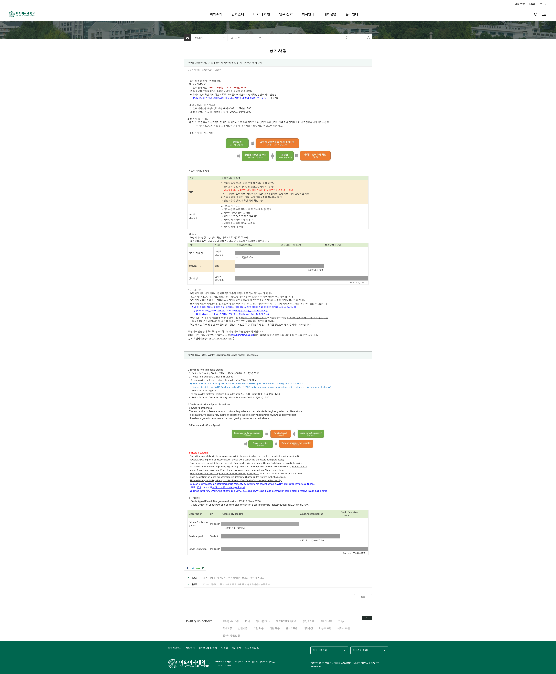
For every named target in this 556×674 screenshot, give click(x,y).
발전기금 (242, 628)
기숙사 (341, 621)
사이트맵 (236, 648)
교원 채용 (258, 628)
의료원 (224, 648)
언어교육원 (292, 628)
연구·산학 (286, 14)
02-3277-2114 (224, 665)
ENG (532, 3)
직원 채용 (274, 628)
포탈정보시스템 (230, 621)
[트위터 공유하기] (192, 568)
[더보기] (367, 618)
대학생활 (330, 14)
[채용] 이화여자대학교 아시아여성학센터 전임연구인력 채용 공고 (233, 577)
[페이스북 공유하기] (187, 568)
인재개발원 (326, 621)
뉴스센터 (351, 14)
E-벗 (247, 621)
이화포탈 (519, 3)
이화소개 (216, 14)
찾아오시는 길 (252, 648)
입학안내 (238, 14)
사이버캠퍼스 (263, 621)
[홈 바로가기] (187, 37)
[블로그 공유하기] (198, 568)
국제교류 (227, 628)
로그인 (543, 3)
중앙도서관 (308, 621)
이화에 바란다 (344, 628)
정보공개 (190, 648)
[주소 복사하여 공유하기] (203, 568)
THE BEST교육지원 (286, 621)
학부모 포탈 (325, 628)
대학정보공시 (175, 648)
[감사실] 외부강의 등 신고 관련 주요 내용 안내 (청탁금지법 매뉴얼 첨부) (236, 584)
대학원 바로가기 (361, 650)
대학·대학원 (261, 14)
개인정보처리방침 (208, 648)
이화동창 (308, 628)
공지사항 (235, 37)
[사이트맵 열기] (543, 14)
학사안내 (308, 14)
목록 (363, 597)
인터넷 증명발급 (231, 635)
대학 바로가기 (320, 650)
